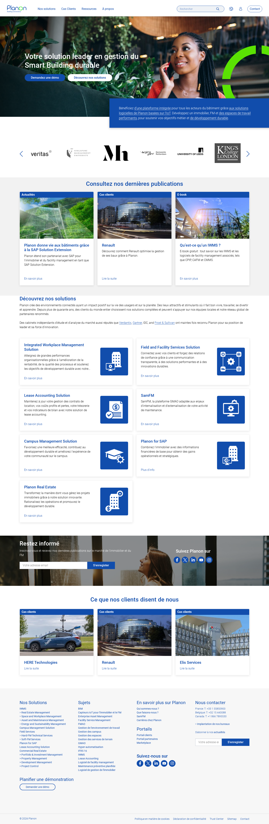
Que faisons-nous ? (147, 712)
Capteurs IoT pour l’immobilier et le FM (99, 712)
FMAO (81, 724)
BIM (80, 708)
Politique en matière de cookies (152, 818)
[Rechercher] (217, 9)
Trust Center (217, 818)
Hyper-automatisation (90, 747)
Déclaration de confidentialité (189, 818)
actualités (219, 732)
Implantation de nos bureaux (213, 724)
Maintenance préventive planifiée (96, 766)
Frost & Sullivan (165, 322)
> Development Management (36, 762)
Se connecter (240, 9)
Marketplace (144, 742)
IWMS (23, 708)
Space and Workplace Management (41, 716)
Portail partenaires (147, 738)
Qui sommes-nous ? (148, 708)
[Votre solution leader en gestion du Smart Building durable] (17, 8)
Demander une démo (37, 786)
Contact (255, 9)
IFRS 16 (82, 750)
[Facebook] (177, 560)
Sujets (84, 702)
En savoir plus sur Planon (161, 702)
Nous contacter (210, 702)
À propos (108, 9)
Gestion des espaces (89, 735)
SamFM (141, 716)
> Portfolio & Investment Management (41, 754)
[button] (247, 154)
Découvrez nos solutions (90, 77)
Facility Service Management (94, 720)
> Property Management (33, 758)
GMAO (82, 743)
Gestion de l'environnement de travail (99, 727)
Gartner (137, 322)
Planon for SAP (28, 743)
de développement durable (209, 118)
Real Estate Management (35, 712)
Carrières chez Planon (149, 720)
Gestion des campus (89, 731)
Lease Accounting (88, 758)
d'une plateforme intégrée (152, 108)
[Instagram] (209, 560)
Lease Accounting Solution (35, 747)
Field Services (27, 731)
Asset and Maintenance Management (42, 720)
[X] (185, 560)
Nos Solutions (33, 702)
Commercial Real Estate (33, 750)
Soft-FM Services (30, 739)
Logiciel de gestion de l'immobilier (96, 770)
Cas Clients (68, 9)
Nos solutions (46, 9)
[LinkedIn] (193, 560)
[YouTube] (201, 560)
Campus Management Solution (37, 727)
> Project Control (29, 766)
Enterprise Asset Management (95, 716)
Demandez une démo (45, 77)
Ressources (89, 9)
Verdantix (125, 322)
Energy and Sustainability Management (43, 724)
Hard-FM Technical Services (37, 735)
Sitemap (232, 818)
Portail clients (144, 735)
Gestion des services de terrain (95, 739)
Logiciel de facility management (96, 762)
